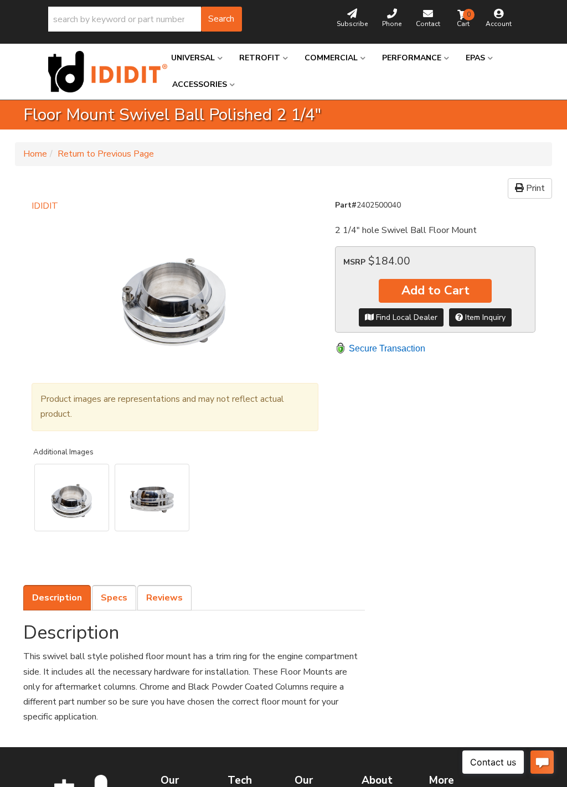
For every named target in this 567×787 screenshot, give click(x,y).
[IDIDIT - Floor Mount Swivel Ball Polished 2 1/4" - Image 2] (152, 497)
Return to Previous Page (106, 154)
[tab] (57, 597)
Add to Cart (435, 290)
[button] (145, 19)
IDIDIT (45, 206)
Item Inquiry (484, 317)
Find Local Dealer (405, 317)
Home (35, 154)
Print (534, 188)
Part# (346, 205)
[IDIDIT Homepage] (101, 72)
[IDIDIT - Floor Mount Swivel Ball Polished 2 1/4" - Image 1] (71, 497)
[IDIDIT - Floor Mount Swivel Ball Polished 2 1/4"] (175, 293)
